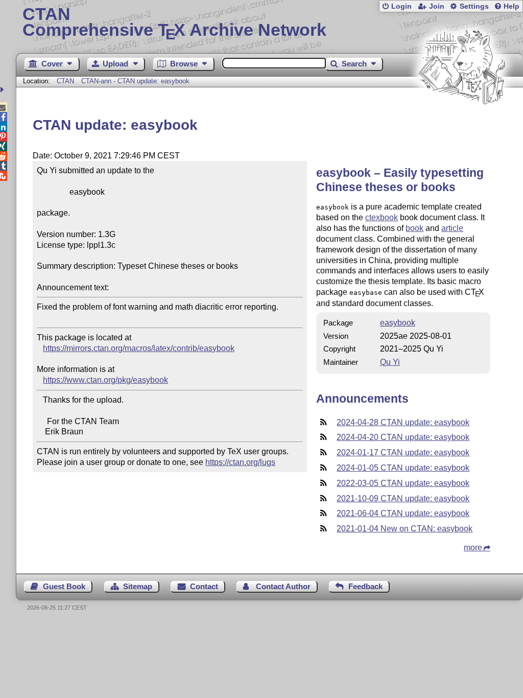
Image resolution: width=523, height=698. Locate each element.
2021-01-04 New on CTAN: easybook (404, 528)
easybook (397, 322)
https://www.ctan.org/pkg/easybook (105, 380)
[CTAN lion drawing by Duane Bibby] (462, 124)
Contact (204, 586)
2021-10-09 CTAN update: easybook (403, 498)
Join (436, 6)
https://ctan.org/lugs (240, 462)
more (473, 547)
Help (511, 6)
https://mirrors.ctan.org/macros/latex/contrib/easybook (138, 348)
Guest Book (64, 586)
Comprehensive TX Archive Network (174, 23)
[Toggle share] (3, 90)
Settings (474, 6)
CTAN (65, 81)
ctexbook (381, 217)
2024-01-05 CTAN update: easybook (403, 467)
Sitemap (137, 586)
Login (401, 6)
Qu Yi (390, 362)
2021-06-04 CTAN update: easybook (403, 513)
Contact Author (283, 586)
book (414, 228)
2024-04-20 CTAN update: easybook (403, 437)
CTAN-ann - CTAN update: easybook (135, 81)
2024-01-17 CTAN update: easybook (403, 452)
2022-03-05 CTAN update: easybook (403, 483)
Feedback (365, 586)
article (452, 228)
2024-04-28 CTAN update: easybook (403, 422)
